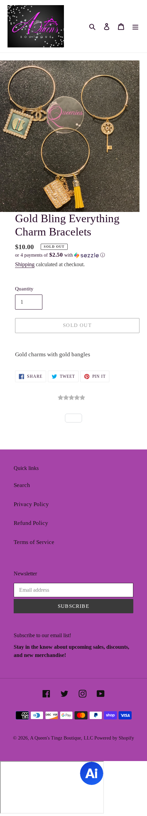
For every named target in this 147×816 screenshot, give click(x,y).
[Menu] (135, 26)
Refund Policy (31, 523)
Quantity (24, 288)
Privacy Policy (31, 504)
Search (22, 485)
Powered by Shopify (114, 738)
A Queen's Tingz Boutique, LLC (61, 738)
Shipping (25, 264)
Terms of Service (34, 542)
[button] (60, 255)
